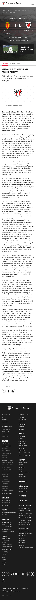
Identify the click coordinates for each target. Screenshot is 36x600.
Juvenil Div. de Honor (7, 462)
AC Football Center (7, 549)
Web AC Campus (22, 535)
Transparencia (22, 448)
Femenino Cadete (6, 472)
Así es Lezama (5, 540)
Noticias (4, 417)
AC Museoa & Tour (6, 524)
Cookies (15, 588)
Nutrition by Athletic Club (25, 547)
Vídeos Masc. (5, 429)
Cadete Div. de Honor (7, 469)
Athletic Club (16, 10)
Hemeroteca (5, 422)
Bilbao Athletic (6, 450)
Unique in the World (24, 508)
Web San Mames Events (24, 522)
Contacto (22, 496)
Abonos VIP (21, 426)
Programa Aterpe (23, 491)
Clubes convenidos (7, 544)
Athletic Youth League (7, 460)
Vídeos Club (5, 436)
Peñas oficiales (22, 424)
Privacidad (23, 588)
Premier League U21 (6, 453)
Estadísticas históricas (24, 472)
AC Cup (3, 557)
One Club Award (23, 489)
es (27, 3)
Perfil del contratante (24, 455)
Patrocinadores (23, 445)
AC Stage (4, 562)
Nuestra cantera (6, 538)
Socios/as (21, 417)
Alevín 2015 (5, 488)
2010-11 (24, 10)
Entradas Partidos (7, 500)
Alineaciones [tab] (15, 63)
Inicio (3, 10)
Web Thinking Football (24, 528)
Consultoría (5, 553)
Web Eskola (21, 545)
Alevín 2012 (5, 483)
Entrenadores (22, 476)
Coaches (4, 555)
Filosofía (21, 438)
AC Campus (4, 559)
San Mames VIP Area (7, 526)
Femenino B (4, 448)
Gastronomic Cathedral (8, 531)
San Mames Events (6, 529)
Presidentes (21, 474)
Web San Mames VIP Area (25, 517)
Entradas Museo (6, 505)
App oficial (23, 501)
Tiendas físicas (5, 514)
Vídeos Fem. (5, 431)
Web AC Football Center (25, 533)
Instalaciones (22, 443)
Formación (4, 551)
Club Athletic (22, 422)
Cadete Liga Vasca (6, 467)
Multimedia (4, 419)
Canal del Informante (24, 453)
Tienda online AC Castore (8, 512)
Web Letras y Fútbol (24, 531)
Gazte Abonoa (22, 419)
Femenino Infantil (6, 481)
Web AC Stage (22, 540)
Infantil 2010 (5, 476)
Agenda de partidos (7, 493)
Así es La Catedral (6, 522)
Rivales (20, 469)
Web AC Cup (21, 538)
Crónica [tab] (5, 63)
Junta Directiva (22, 441)
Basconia (4, 457)
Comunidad (21, 429)
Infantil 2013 (5, 479)
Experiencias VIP (6, 502)
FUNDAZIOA (22, 481)
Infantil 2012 (5, 474)
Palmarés (21, 465)
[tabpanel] (18, 230)
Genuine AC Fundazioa (7, 490)
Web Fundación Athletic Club (24, 525)
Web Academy (22, 542)
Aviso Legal (5, 591)
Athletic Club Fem (6, 446)
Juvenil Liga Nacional (7, 465)
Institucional (22, 436)
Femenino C (4, 455)
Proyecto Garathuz (7, 546)
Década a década (23, 462)
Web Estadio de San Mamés (25, 513)
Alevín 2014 (5, 486)
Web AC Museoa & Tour (24, 515)
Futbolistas (21, 467)
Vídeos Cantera (6, 434)
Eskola (3, 564)
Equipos (9, 10)
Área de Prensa (22, 450)
